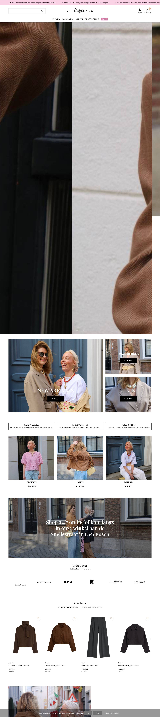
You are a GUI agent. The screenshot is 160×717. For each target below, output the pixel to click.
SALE (104, 19)
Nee (97, 713)
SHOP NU (80, 376)
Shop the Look (92, 19)
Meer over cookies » (112, 713)
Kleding (56, 19)
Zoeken (42, 11)
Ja (88, 713)
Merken (79, 19)
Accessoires (67, 19)
